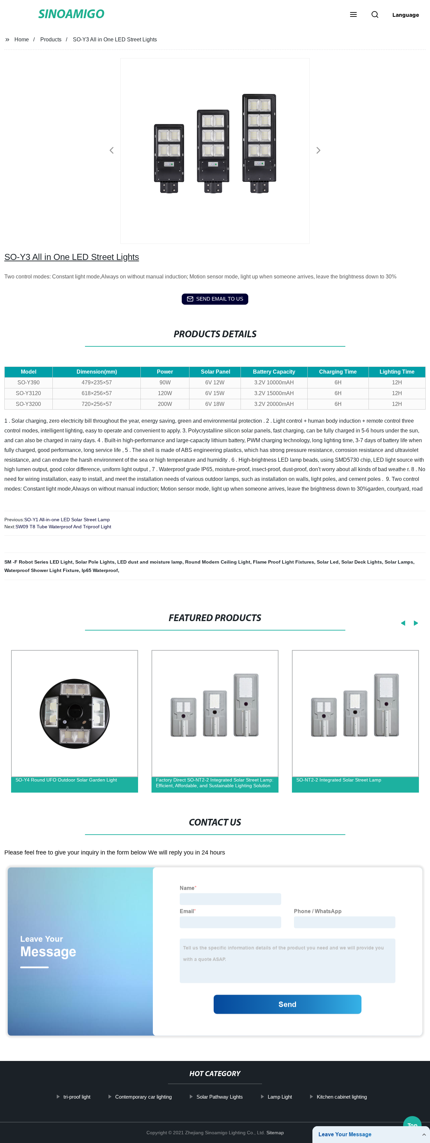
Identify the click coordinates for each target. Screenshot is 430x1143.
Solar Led (328, 562)
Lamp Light (279, 1097)
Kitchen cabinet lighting (341, 1097)
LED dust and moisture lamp (149, 562)
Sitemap (275, 1132)
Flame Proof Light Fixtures (283, 562)
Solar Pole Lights (95, 562)
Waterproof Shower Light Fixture (41, 570)
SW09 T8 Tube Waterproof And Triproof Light (63, 526)
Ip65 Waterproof (100, 570)
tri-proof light (76, 1097)
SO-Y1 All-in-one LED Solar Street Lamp (67, 519)
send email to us (219, 299)
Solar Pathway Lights (219, 1097)
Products (50, 39)
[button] (353, 15)
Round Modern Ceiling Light (217, 562)
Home (21, 39)
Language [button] (405, 15)
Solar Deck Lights (361, 562)
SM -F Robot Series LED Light (38, 562)
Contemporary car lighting (143, 1097)
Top (412, 1123)
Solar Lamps (399, 562)
